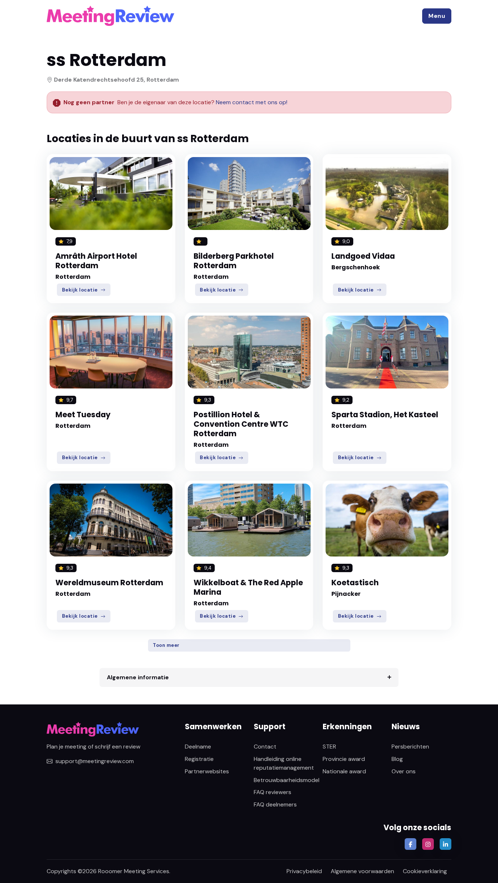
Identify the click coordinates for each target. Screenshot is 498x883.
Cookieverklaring (425, 871)
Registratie (199, 759)
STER (329, 746)
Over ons (404, 771)
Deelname (198, 746)
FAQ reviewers (272, 792)
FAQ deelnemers (275, 804)
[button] (436, 16)
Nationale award (344, 771)
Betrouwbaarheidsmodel (286, 780)
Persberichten (410, 746)
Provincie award (344, 759)
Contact (265, 746)
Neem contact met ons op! (251, 102)
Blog (397, 759)
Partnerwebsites (207, 771)
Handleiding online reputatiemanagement (284, 763)
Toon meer (166, 645)
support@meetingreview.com (94, 761)
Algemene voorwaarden (362, 871)
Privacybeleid (304, 871)
